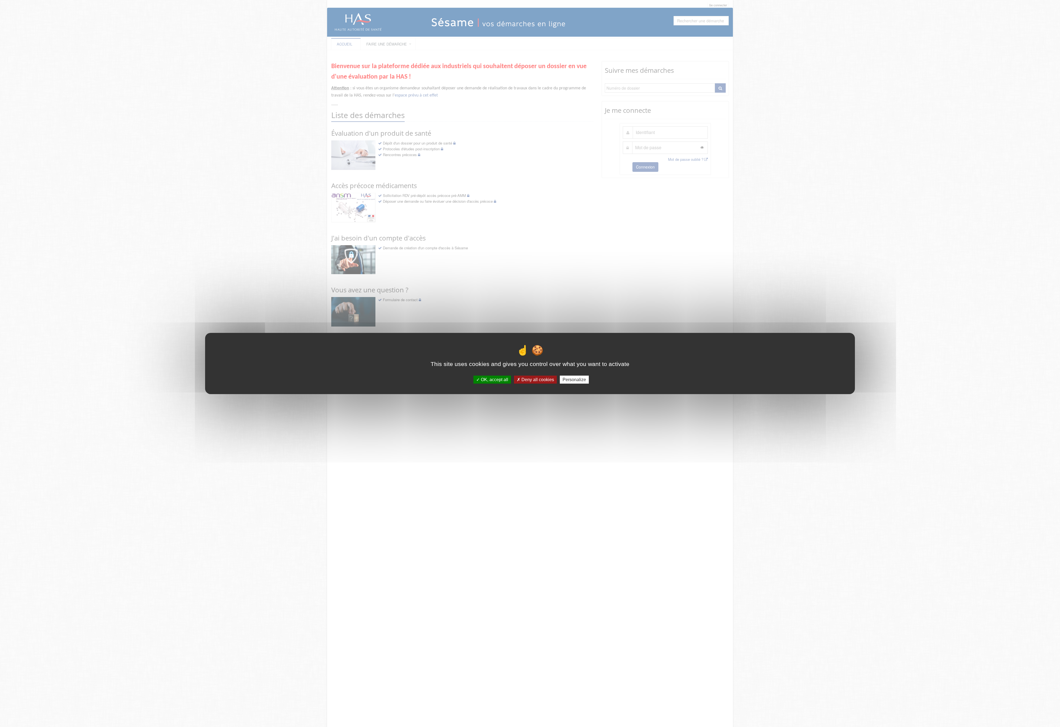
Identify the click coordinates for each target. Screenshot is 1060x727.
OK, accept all (494, 379)
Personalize (574, 379)
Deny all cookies (537, 379)
